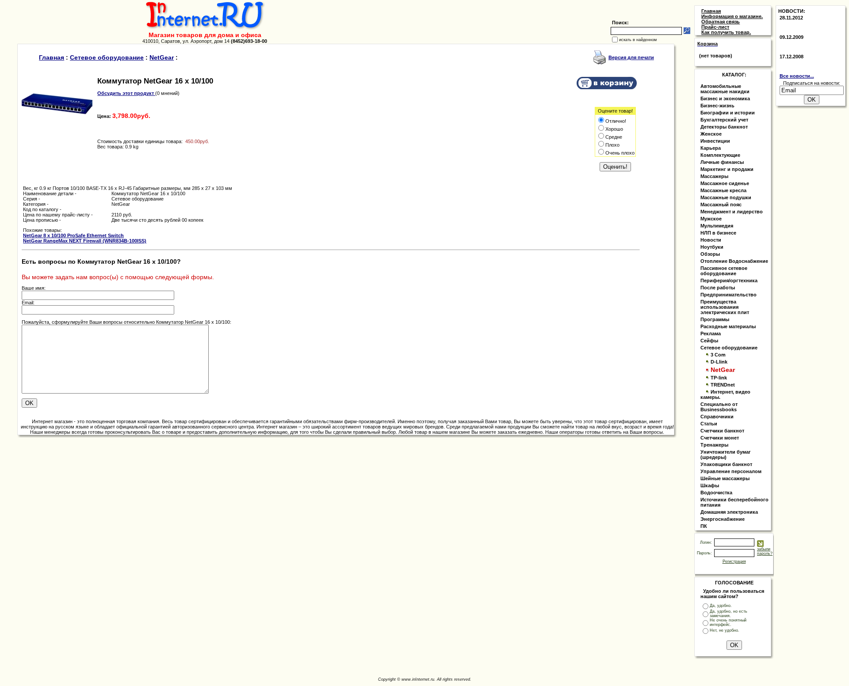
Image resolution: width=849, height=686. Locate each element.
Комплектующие (720, 155)
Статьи (708, 423)
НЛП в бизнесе (718, 232)
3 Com (718, 354)
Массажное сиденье (724, 183)
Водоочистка (716, 492)
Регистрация (734, 561)
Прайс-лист (715, 27)
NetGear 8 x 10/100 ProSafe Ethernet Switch (73, 235)
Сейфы (709, 340)
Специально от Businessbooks (719, 407)
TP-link (719, 377)
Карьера (710, 148)
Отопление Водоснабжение (734, 261)
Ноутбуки (711, 247)
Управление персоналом (730, 471)
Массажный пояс (721, 204)
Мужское (711, 218)
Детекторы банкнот (724, 126)
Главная (51, 57)
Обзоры (710, 254)
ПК (703, 526)
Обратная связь (720, 21)
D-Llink (719, 361)
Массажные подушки (725, 197)
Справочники (717, 416)
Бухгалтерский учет (724, 119)
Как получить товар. (726, 32)
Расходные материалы (728, 326)
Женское (711, 133)
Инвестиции (715, 141)
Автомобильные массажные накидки (725, 88)
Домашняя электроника (729, 512)
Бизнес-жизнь (717, 105)
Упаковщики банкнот (726, 464)
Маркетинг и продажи (726, 169)
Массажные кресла (723, 190)
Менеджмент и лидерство (731, 211)
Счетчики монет (719, 437)
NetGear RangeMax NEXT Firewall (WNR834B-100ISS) (84, 240)
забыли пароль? (765, 551)
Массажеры (714, 176)
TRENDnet (723, 384)
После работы (717, 287)
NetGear (161, 57)
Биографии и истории (727, 112)
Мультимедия (716, 225)
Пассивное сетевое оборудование (723, 270)
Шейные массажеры (725, 478)
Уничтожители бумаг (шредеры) (725, 454)
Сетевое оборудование (107, 57)
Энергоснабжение (722, 519)
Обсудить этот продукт (126, 93)
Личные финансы (722, 162)
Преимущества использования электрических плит (724, 307)
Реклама (710, 333)
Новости (710, 240)
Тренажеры (714, 444)
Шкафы (709, 485)
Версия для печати (631, 57)
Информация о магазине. (732, 16)
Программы (714, 319)
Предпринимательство (728, 294)
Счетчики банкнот (722, 430)
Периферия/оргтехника (728, 280)
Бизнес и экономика (725, 98)
